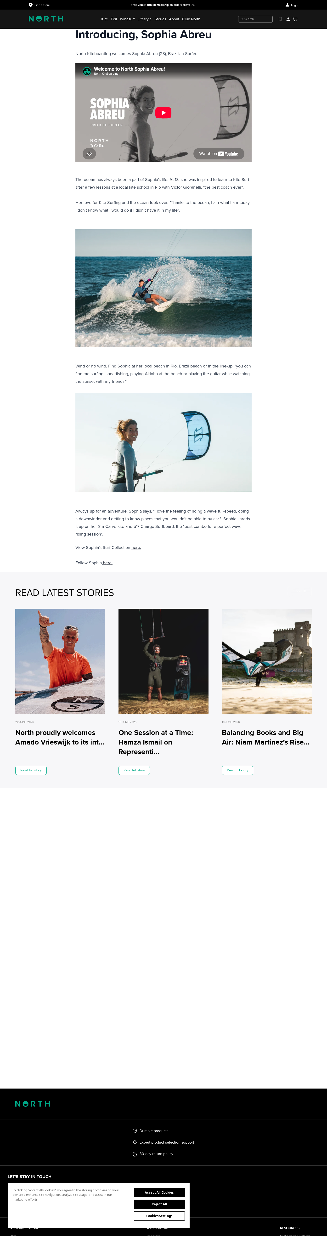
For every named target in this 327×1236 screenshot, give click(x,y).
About (174, 19)
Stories (160, 19)
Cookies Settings (159, 1216)
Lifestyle (145, 19)
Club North (191, 19)
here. (136, 547)
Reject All (159, 1204)
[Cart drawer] (294, 19)
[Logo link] (46, 19)
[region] (99, 1205)
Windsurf (127, 19)
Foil (114, 19)
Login (294, 5)
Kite (104, 19)
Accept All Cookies (159, 1192)
